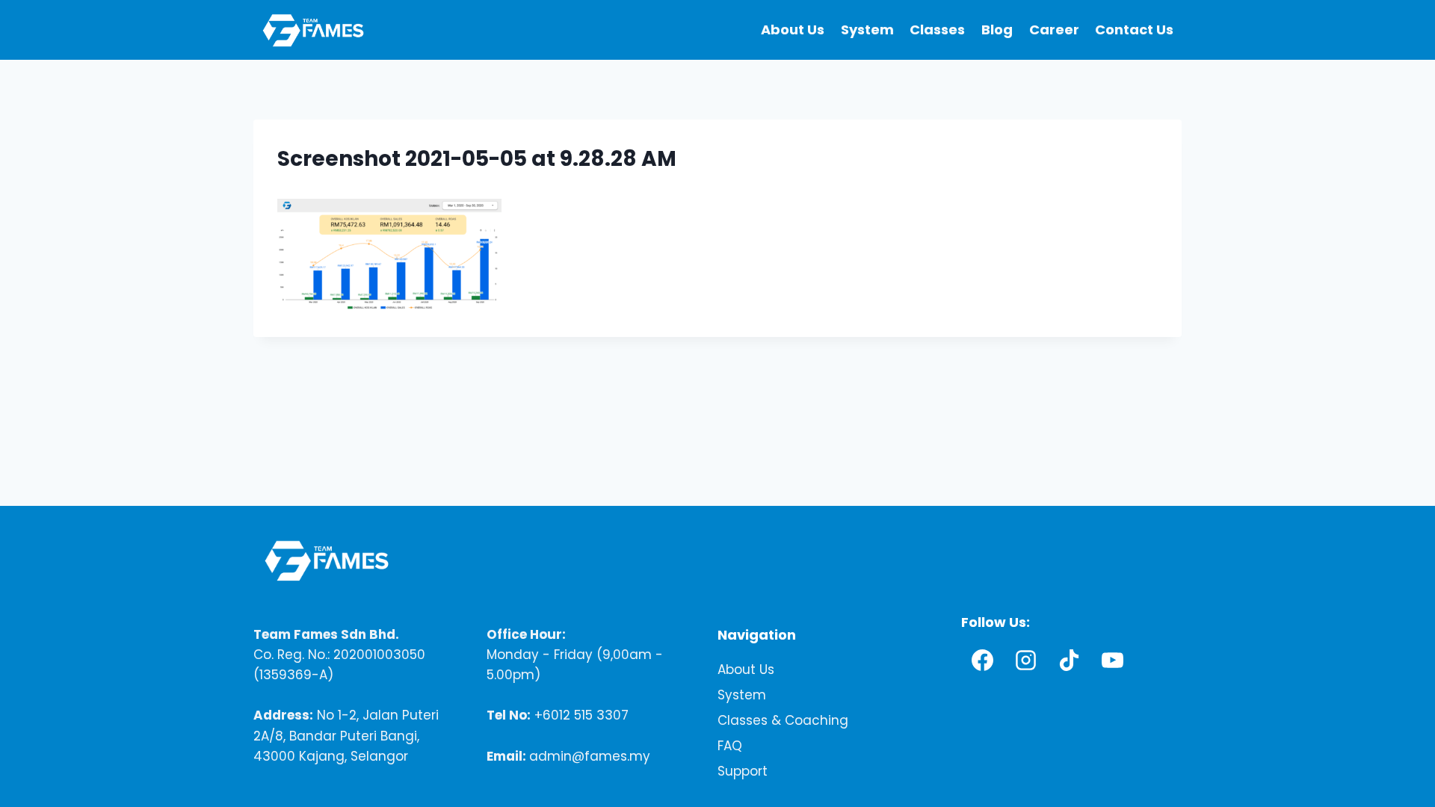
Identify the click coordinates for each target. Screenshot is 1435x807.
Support (743, 772)
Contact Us (1134, 29)
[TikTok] (1069, 660)
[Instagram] (1026, 660)
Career (1054, 29)
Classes (937, 29)
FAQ (730, 746)
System (867, 29)
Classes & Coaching (783, 721)
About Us (792, 29)
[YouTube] (1113, 660)
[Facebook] (982, 660)
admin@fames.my (589, 756)
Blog (997, 29)
